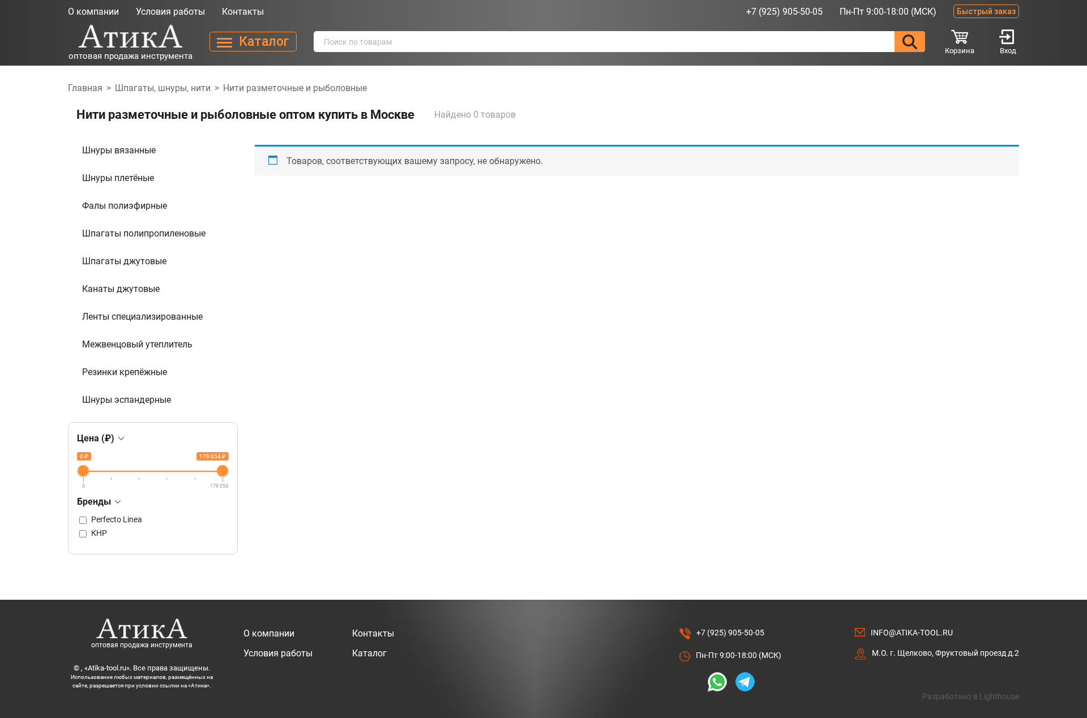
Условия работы (170, 11)
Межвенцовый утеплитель (137, 344)
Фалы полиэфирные (124, 205)
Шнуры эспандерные (126, 399)
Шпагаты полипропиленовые (144, 233)
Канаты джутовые (121, 288)
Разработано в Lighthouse (970, 696)
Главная (85, 88)
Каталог (369, 653)
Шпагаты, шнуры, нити (163, 88)
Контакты (243, 11)
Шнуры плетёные (118, 178)
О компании (93, 11)
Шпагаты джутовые (124, 261)
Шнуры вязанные (119, 150)
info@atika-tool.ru (912, 632)
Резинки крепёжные (124, 372)
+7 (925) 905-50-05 (784, 11)
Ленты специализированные (142, 316)
